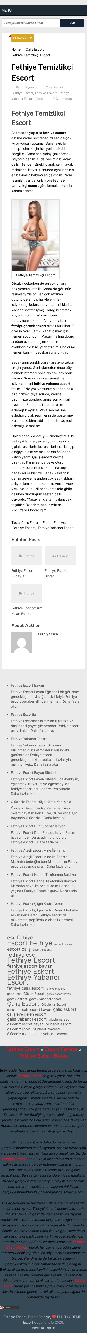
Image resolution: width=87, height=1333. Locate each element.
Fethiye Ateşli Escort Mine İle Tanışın (39, 850)
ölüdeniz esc (59, 1019)
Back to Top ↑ (43, 1328)
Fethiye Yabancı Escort (56, 528)
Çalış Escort (35, 49)
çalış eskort (64, 1009)
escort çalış (19, 949)
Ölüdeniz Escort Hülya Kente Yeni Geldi (41, 802)
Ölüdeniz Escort (53, 1004)
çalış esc (13, 1009)
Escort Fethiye (54, 522)
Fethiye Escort (22, 93)
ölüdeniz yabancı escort (48, 1034)
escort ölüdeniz (42, 949)
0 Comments (62, 99)
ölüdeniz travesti (46, 1029)
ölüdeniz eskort (58, 1024)
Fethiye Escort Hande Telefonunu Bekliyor (43, 874)
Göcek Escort (33, 994)
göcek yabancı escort (45, 999)
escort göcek (63, 944)
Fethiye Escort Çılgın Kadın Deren (37, 904)
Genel (40, 99)
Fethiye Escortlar (24, 714)
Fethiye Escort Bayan (27, 685)
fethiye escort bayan (29, 966)
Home (16, 49)
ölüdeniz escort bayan (25, 1024)
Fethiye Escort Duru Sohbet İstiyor (38, 826)
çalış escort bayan (36, 1009)
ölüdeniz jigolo (19, 1029)
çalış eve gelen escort (27, 1014)
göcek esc (14, 994)
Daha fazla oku (42, 730)
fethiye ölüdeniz (55, 988)
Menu (7, 10)
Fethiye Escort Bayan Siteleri (33, 773)
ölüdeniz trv (16, 1034)
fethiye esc (21, 954)
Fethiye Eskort (46, 93)
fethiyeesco (29, 87)
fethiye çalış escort (25, 988)
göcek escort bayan (59, 994)
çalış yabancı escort (27, 1019)
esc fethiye (20, 937)
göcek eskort (17, 999)
